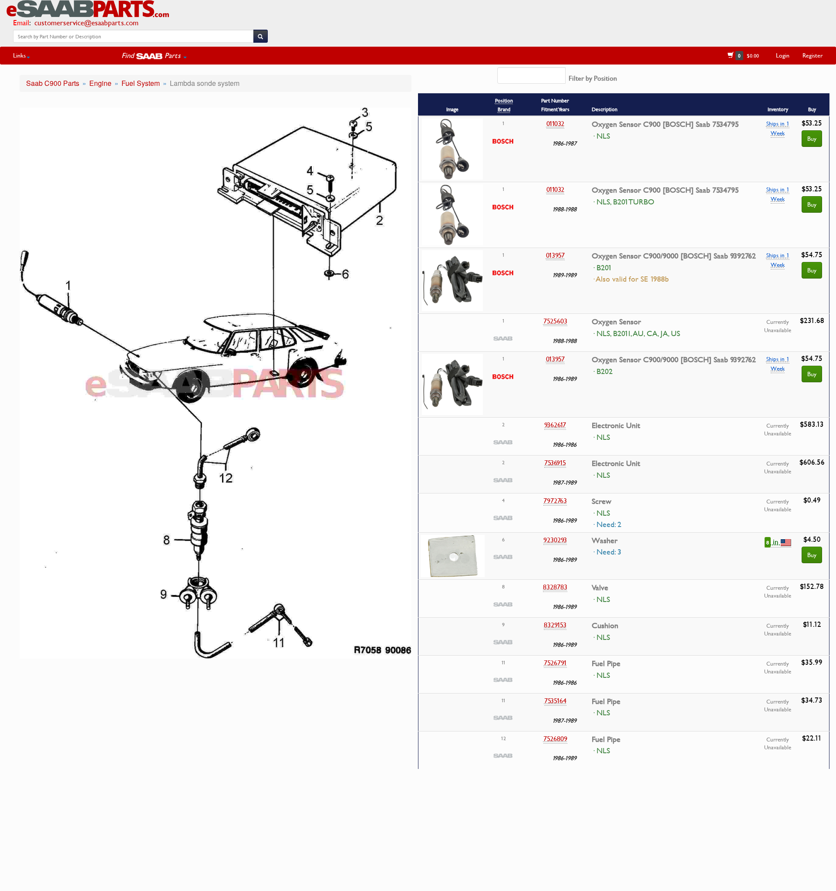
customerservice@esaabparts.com (86, 22)
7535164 (555, 700)
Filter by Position (593, 78)
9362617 (555, 424)
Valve (600, 587)
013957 (555, 255)
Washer (604, 540)
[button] (154, 55)
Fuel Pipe (606, 663)
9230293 (555, 539)
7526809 (555, 738)
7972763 (555, 500)
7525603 (555, 321)
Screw (601, 501)
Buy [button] (811, 554)
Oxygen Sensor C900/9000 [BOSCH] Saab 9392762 (674, 256)
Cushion (605, 625)
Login (782, 55)
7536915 (555, 462)
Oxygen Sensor (616, 321)
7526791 (555, 662)
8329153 (555, 624)
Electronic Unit (616, 425)
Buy (811, 138)
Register (812, 55)
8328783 (555, 587)
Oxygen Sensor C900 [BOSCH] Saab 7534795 (665, 124)
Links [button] (19, 55)
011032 (555, 123)
